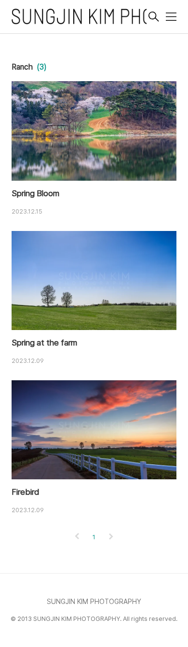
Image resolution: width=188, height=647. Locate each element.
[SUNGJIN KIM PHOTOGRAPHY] (79, 18)
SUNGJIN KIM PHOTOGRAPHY (94, 601)
